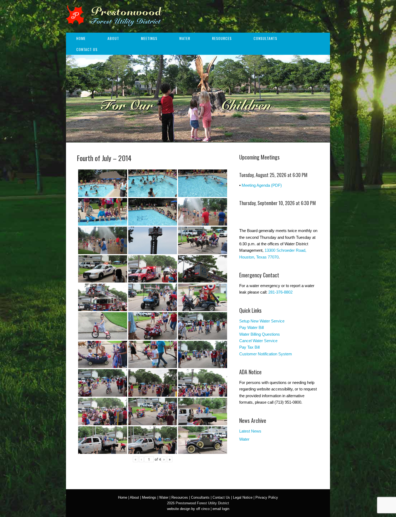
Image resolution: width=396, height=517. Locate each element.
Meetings (149, 38)
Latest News (250, 431)
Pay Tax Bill (249, 347)
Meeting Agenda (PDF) (262, 185)
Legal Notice (242, 497)
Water (184, 38)
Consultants (265, 38)
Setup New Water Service (261, 321)
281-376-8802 (280, 292)
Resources (222, 38)
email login (221, 509)
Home (81, 38)
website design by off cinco (188, 509)
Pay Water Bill (251, 327)
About (113, 38)
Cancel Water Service (258, 340)
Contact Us (87, 49)
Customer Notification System (265, 354)
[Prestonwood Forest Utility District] (114, 22)
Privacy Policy (266, 497)
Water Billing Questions (259, 334)
